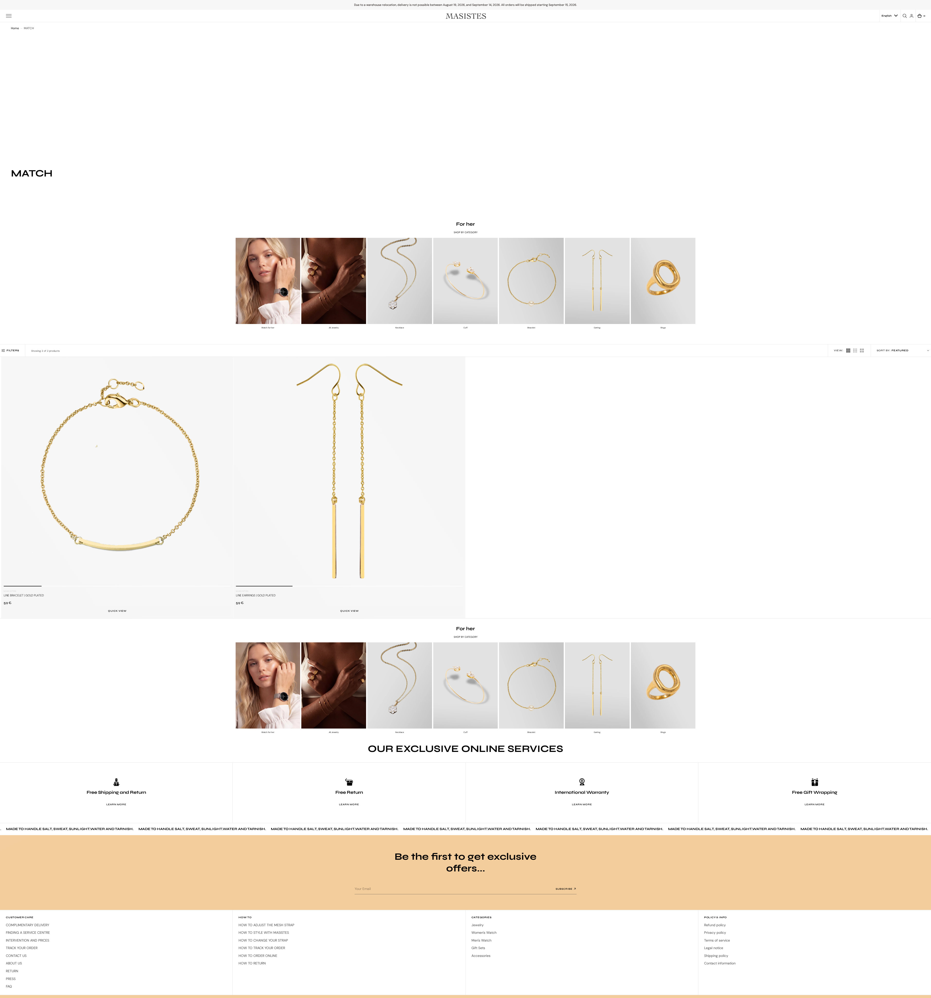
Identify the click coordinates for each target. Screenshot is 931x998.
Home (15, 28)
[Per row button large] (855, 350)
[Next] (225, 476)
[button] (9, 16)
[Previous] (9, 476)
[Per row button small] (848, 350)
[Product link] (117, 472)
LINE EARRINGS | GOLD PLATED (256, 595)
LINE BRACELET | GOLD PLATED (24, 595)
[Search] (905, 16)
